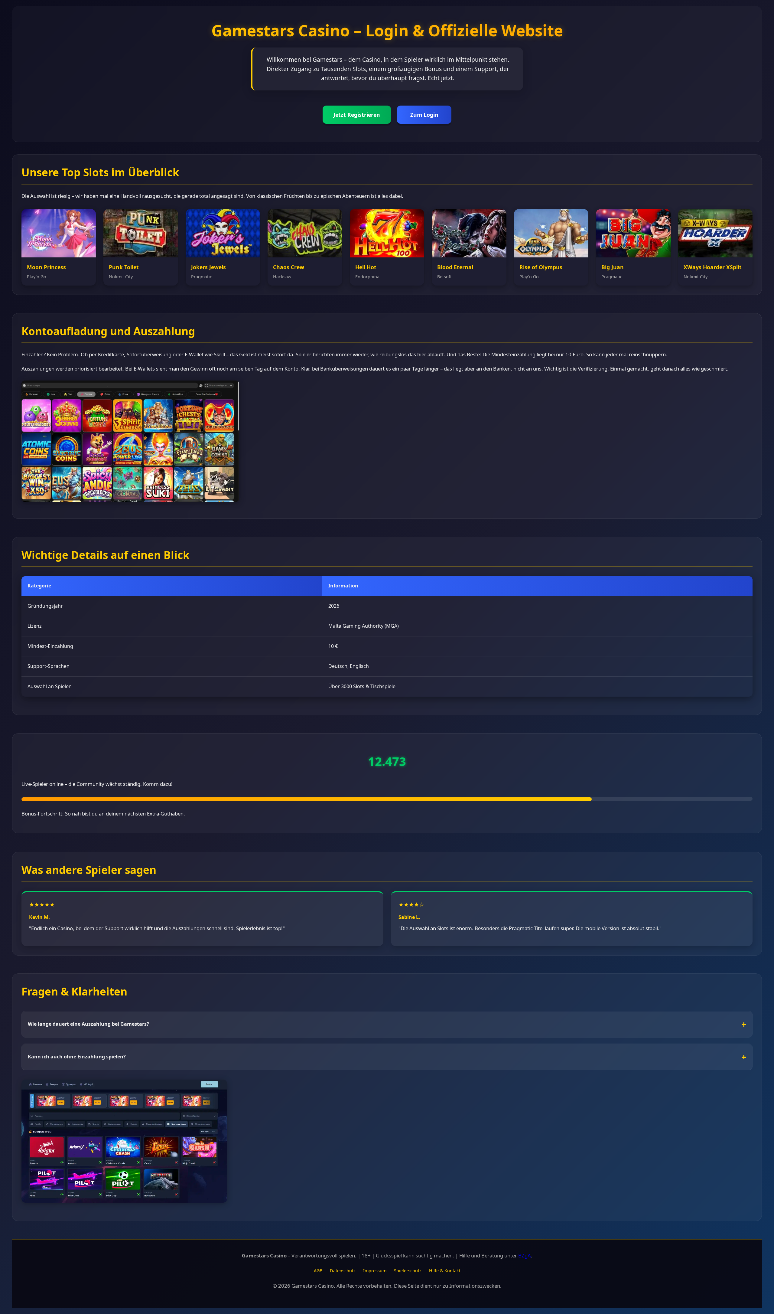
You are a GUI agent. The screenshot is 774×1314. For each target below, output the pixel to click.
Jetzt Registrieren (356, 114)
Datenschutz (343, 1270)
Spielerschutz (407, 1270)
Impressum (374, 1270)
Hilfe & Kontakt (444, 1270)
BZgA (524, 1255)
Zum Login (424, 114)
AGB (318, 1270)
